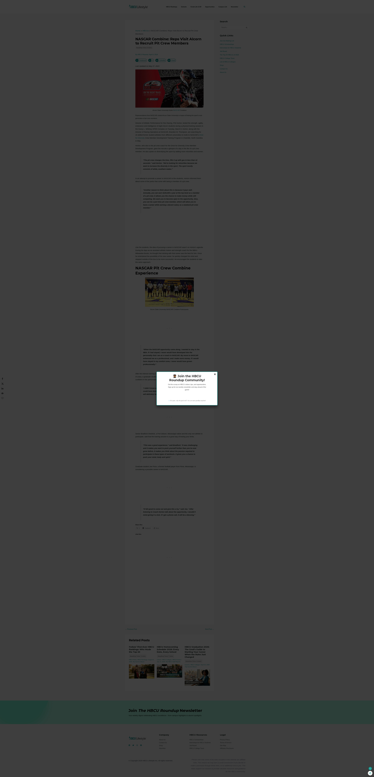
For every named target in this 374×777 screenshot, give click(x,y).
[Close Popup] (215, 374)
